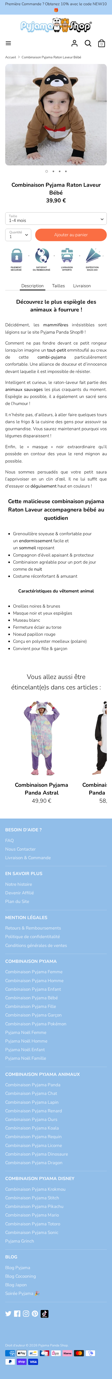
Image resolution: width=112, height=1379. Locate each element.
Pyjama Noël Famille (25, 1058)
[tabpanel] (56, 115)
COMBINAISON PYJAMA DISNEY (39, 1179)
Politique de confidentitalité (32, 937)
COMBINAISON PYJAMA (31, 961)
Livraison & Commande (28, 858)
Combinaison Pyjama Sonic (31, 1233)
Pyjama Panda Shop (53, 1345)
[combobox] (56, 218)
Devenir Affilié (19, 893)
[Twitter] (9, 1314)
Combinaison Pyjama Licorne (33, 1146)
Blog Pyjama (17, 1268)
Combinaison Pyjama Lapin (32, 1102)
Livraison (82, 286)
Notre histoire (18, 884)
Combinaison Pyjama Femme (34, 972)
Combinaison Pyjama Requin (33, 1137)
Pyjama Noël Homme (26, 1041)
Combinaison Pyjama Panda (32, 1085)
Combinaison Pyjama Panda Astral (41, 789)
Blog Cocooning (20, 1276)
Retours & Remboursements (33, 928)
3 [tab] (59, 171)
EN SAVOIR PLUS (23, 874)
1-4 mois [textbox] (17, 220)
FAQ (9, 841)
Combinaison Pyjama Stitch (32, 1198)
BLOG (11, 1257)
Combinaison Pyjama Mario (32, 1215)
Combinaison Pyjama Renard (33, 1111)
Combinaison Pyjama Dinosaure (36, 1154)
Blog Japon (16, 1285)
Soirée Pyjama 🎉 (22, 1293)
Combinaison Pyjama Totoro (32, 1224)
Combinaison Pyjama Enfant (33, 989)
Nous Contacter (20, 849)
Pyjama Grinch (19, 1241)
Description (32, 286)
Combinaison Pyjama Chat (31, 1093)
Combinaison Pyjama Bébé (31, 998)
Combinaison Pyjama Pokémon (35, 1024)
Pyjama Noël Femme (25, 1032)
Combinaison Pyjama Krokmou (35, 1189)
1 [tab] (46, 171)
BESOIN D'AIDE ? (23, 830)
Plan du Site (17, 901)
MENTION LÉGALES (26, 918)
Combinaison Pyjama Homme (34, 981)
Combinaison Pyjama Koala (32, 1128)
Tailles (58, 286)
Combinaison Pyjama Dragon (34, 1163)
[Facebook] (17, 1314)
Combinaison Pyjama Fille (30, 1006)
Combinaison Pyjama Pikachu (34, 1206)
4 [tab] (66, 171)
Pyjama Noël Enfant (25, 1050)
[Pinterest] (35, 1314)
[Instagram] (26, 1314)
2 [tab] (53, 171)
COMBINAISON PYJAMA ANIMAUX (42, 1074)
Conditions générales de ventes (36, 946)
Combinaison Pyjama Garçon (33, 1015)
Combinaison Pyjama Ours (31, 1119)
